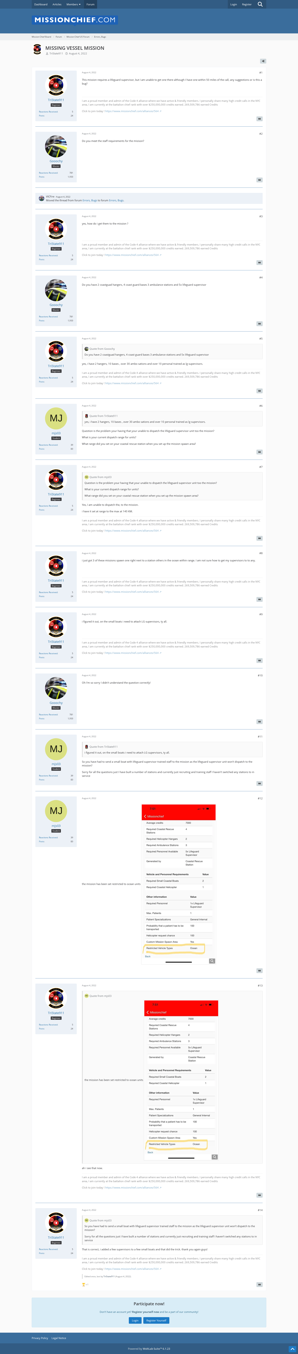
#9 (261, 614)
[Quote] (259, 118)
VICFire (50, 196)
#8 (261, 553)
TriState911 (56, 53)
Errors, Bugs (90, 200)
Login (233, 4)
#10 (260, 675)
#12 (260, 798)
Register (247, 4)
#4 (261, 277)
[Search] (260, 4)
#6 (261, 405)
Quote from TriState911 (104, 416)
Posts (41, 115)
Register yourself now (145, 1312)
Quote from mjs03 (101, 477)
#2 (261, 133)
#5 (261, 338)
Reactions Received (48, 111)
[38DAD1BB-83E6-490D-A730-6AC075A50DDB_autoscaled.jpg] (178, 884)
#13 (260, 985)
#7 (261, 467)
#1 (261, 72)
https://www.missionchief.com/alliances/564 (132, 111)
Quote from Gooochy (102, 348)
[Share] (263, 61)
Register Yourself (156, 1320)
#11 (260, 736)
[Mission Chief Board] (149, 21)
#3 (261, 216)
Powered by (149, 1348)
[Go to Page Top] (292, 1349)
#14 (260, 1210)
